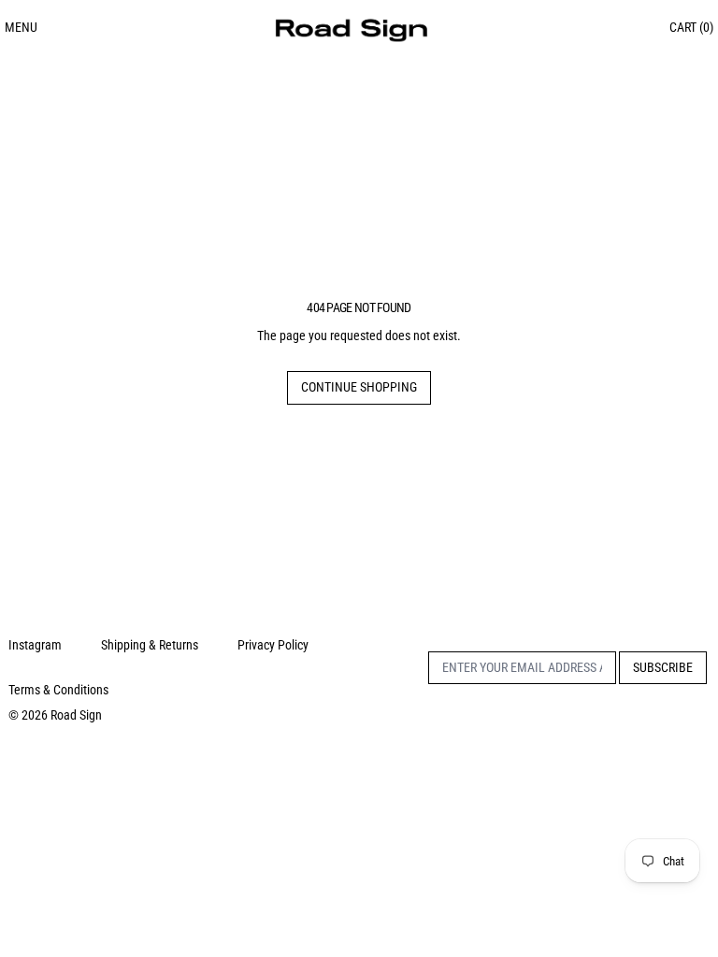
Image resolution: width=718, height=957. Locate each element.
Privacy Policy (273, 644)
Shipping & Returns (149, 644)
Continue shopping (359, 386)
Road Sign (76, 714)
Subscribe (663, 667)
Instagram (35, 644)
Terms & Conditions (58, 689)
